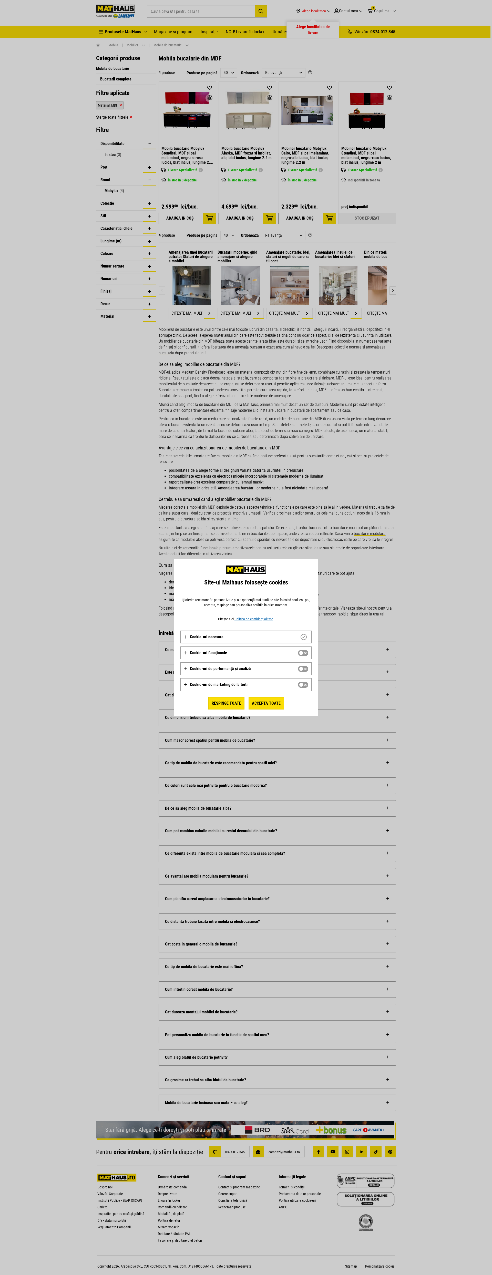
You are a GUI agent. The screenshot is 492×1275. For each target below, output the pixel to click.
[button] (203, 637)
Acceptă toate (266, 703)
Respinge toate (226, 703)
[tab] (246, 637)
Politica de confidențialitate (253, 619)
